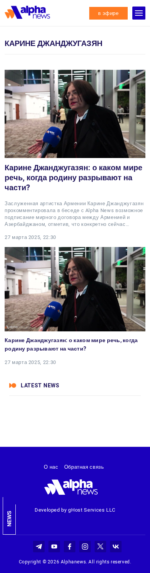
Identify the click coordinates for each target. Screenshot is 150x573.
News (9, 519)
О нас (51, 467)
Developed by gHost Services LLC (75, 510)
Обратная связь (84, 467)
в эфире (108, 13)
